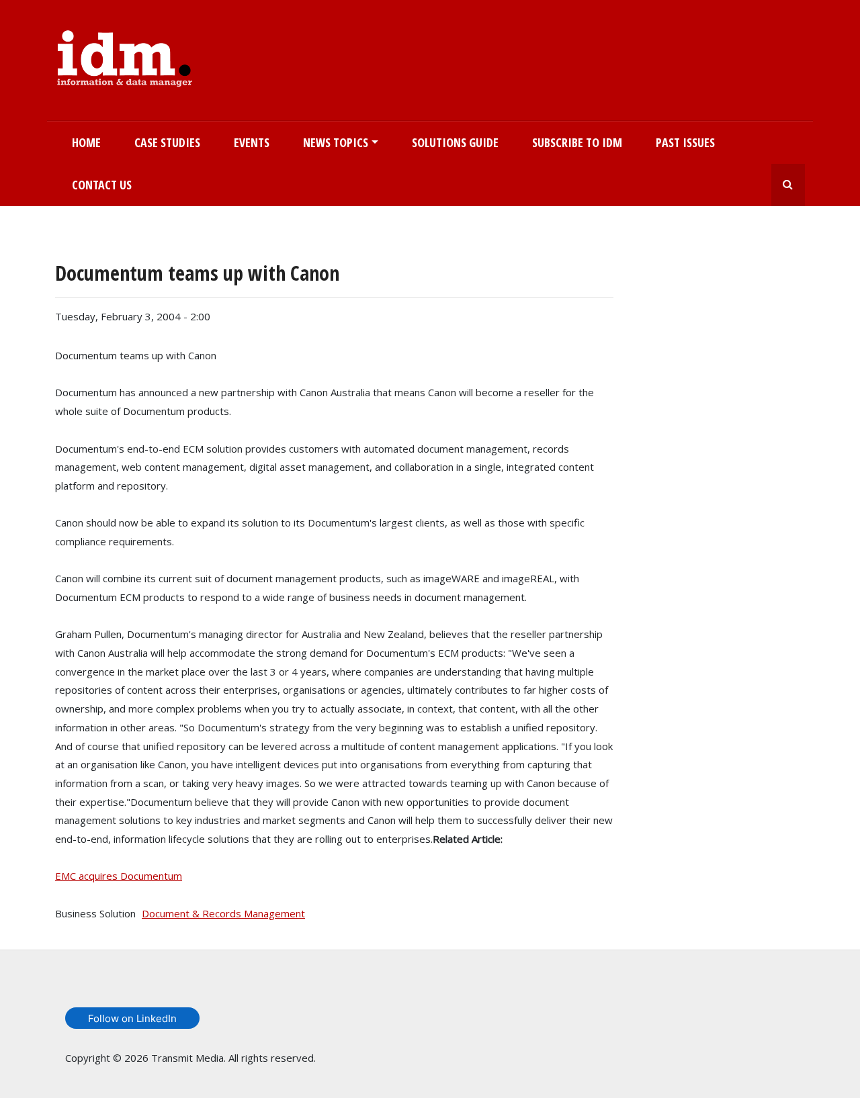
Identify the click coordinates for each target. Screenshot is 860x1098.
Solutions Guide (455, 142)
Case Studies (167, 142)
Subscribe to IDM (577, 142)
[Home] (124, 55)
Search (788, 185)
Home (86, 142)
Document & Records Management (223, 913)
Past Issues (685, 142)
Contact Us (102, 185)
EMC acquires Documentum (118, 875)
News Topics (335, 142)
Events (251, 142)
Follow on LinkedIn (132, 1018)
